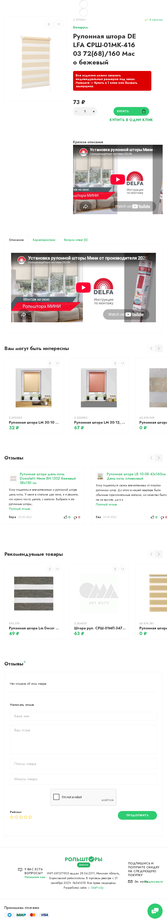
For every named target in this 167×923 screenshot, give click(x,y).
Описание (16, 240)
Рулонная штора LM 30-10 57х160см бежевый (35, 422)
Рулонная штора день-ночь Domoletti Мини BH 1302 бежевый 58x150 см (48, 478)
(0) (85, 240)
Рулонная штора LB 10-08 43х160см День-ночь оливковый (136, 476)
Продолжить (137, 815)
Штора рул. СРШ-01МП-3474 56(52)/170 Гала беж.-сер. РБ (100, 628)
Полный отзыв (19, 509)
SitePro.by (97, 887)
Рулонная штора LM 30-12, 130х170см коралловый (100, 422)
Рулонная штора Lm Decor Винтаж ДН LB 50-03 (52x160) (35, 628)
